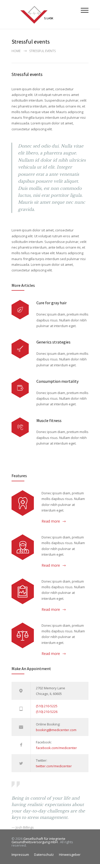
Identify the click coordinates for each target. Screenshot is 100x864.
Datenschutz (44, 854)
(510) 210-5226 (46, 711)
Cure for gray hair (51, 302)
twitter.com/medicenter (54, 766)
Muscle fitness (49, 420)
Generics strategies (53, 342)
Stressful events (27, 74)
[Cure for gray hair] (20, 310)
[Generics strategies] (20, 349)
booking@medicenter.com (56, 730)
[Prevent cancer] (23, 635)
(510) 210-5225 (46, 706)
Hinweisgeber (70, 854)
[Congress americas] (23, 591)
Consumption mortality (57, 381)
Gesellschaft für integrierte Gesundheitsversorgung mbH (38, 840)
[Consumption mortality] (20, 388)
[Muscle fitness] (20, 427)
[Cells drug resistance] (23, 547)
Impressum (20, 854)
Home (16, 51)
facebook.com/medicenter (56, 747)
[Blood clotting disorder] (23, 503)
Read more (51, 521)
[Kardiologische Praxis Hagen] (46, 14)
